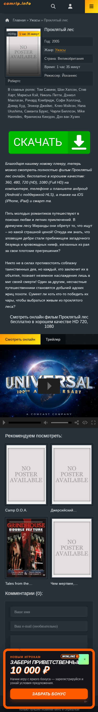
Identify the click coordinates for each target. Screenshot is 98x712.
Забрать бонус (49, 694)
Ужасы (60, 50)
